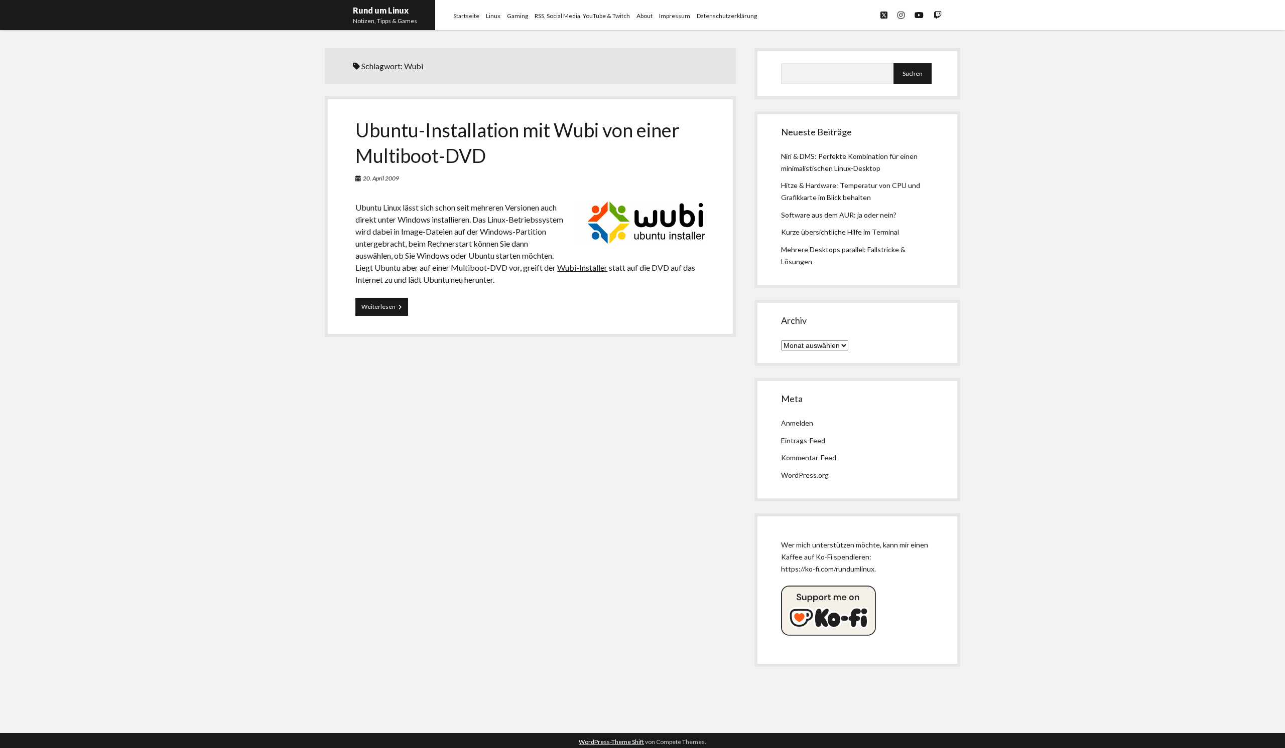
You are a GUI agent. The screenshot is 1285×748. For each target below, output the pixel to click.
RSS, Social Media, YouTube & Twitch (582, 16)
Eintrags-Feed (803, 440)
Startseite (466, 16)
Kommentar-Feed (808, 457)
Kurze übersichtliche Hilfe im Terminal (840, 232)
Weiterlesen (384, 309)
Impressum (674, 16)
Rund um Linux (381, 10)
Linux (493, 16)
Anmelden (797, 423)
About (644, 16)
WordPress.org (805, 475)
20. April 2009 (381, 178)
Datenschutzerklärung (727, 16)
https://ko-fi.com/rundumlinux (827, 569)
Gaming (517, 16)
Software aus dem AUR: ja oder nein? (838, 215)
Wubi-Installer (582, 267)
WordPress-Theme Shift (611, 741)
